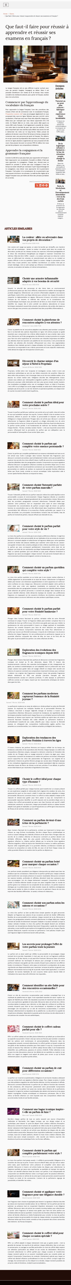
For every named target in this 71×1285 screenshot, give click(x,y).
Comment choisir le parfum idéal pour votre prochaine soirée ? (43, 404)
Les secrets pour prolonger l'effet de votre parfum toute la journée (42, 945)
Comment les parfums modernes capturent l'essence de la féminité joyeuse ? (40, 696)
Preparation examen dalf (14, 114)
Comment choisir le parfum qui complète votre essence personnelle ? (43, 445)
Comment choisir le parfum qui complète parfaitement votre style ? (42, 1152)
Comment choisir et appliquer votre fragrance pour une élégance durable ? (43, 1193)
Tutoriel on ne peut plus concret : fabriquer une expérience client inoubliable (60, 109)
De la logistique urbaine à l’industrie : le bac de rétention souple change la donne (60, 152)
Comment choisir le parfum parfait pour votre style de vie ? (41, 527)
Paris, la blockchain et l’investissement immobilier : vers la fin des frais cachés (62, 193)
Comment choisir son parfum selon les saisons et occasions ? (43, 904)
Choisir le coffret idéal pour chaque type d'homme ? (41, 780)
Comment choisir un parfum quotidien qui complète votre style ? (43, 569)
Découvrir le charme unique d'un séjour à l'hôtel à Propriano (40, 362)
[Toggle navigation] (6, 5)
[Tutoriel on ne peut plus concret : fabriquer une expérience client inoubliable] (60, 96)
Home (5, 14)
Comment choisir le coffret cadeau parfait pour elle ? (41, 1028)
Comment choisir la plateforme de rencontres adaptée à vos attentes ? (42, 321)
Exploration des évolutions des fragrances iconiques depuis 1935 (40, 651)
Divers (12, 14)
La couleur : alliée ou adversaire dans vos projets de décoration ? (42, 238)
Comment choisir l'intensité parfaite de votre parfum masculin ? (42, 486)
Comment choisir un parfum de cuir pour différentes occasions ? (42, 1069)
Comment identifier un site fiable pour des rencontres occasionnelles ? (43, 987)
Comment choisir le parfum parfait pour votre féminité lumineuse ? (41, 610)
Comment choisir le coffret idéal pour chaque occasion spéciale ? (43, 1234)
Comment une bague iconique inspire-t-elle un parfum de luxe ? (43, 1111)
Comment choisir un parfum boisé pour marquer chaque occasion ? (41, 863)
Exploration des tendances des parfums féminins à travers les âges (41, 739)
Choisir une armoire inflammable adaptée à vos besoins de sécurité (40, 280)
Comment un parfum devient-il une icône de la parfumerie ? (41, 822)
